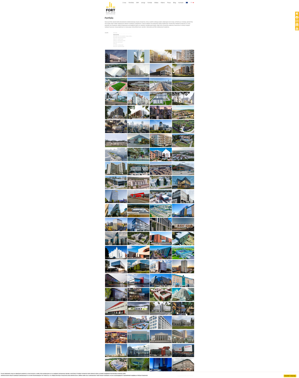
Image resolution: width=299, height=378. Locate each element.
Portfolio (131, 3)
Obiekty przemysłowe (119, 40)
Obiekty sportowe (118, 39)
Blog (174, 3)
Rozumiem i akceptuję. (289, 376)
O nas (124, 3)
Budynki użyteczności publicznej (122, 36)
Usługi (143, 3)
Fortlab (150, 3)
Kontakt (180, 3)
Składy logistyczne (118, 46)
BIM (137, 3)
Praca (169, 3)
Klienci (163, 3)
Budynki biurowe (118, 42)
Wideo (156, 3)
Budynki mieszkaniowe (119, 37)
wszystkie (116, 34)
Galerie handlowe (118, 45)
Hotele (115, 43)
